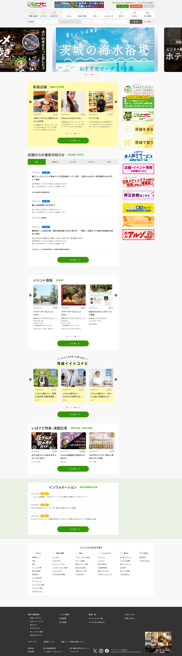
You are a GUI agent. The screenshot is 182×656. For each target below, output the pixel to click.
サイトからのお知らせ (97, 622)
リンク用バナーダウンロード (53, 652)
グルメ (69, 16)
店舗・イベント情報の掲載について (72, 642)
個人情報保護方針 (50, 648)
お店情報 (62, 618)
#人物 (44, 400)
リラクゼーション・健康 (60, 567)
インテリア (101, 561)
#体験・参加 (100, 326)
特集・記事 (33, 16)
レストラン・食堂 (37, 588)
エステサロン (56, 561)
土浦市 (89, 390)
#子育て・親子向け (55, 329)
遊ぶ (95, 16)
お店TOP (54, 16)
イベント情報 (64, 614)
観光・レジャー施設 (82, 564)
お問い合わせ (129, 618)
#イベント (101, 400)
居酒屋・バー (36, 557)
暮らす (121, 16)
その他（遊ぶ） (80, 574)
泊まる (134, 16)
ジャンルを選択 (88, 22)
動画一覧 (92, 614)
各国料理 (35, 574)
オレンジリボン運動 (36, 632)
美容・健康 (82, 16)
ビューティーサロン (58, 564)
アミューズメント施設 (83, 557)
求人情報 (147, 16)
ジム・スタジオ (57, 571)
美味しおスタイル (35, 635)
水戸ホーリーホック (36, 621)
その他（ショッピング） (105, 574)
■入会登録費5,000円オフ (43, 205)
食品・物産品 (102, 564)
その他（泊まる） (144, 561)
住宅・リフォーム (125, 564)
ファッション (102, 557)
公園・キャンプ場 (81, 571)
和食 (33, 564)
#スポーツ (101, 402)
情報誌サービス (49, 642)
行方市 (34, 390)
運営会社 (31, 648)
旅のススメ (33, 625)
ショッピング (108, 16)
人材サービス (32, 642)
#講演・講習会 (73, 324)
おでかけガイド (35, 628)
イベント (43, 16)
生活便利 (123, 567)
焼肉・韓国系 (36, 571)
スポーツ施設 (80, 561)
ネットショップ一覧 (96, 618)
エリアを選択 (41, 22)
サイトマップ (74, 652)
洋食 (33, 561)
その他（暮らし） (125, 574)
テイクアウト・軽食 (38, 585)
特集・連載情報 (33, 614)
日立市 (62, 390)
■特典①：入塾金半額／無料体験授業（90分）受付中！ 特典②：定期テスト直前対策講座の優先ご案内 (72, 232)
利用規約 (31, 652)
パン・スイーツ (37, 581)
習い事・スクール (125, 557)
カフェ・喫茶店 (37, 578)
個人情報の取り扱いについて (79, 648)
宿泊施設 (142, 557)
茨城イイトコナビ (35, 618)
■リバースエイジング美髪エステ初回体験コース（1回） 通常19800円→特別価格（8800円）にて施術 (72, 178)
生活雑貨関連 (102, 567)
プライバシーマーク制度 (118, 650)
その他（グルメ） (37, 591)
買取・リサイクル (103, 571)
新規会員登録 (136, 6)
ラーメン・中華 (36, 567)
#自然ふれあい (45, 329)
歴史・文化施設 (81, 567)
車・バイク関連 (125, 571)
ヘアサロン (56, 557)
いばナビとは (129, 614)
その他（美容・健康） (59, 574)
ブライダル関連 (125, 561)
